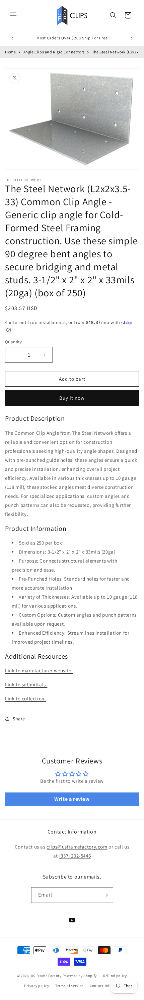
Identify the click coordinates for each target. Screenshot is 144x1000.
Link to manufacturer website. (39, 670)
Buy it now (72, 398)
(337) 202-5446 (75, 856)
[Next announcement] (131, 38)
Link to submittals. (26, 684)
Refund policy (115, 975)
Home (10, 51)
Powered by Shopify (80, 975)
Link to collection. (25, 698)
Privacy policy (36, 985)
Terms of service (69, 985)
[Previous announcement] (12, 38)
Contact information (108, 985)
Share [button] (19, 719)
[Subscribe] (105, 895)
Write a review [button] (71, 798)
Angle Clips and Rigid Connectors (54, 51)
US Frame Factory (46, 975)
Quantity (13, 342)
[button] (13, 15)
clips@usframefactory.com (77, 847)
